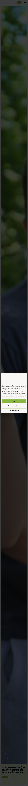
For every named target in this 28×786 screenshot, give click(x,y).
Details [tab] (14, 378)
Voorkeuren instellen (13, 405)
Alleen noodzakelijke (14, 410)
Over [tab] (23, 378)
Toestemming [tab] (5, 378)
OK (14, 401)
